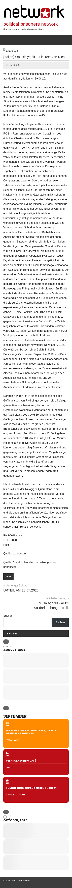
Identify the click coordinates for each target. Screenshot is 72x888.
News (8, 576)
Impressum (24, 880)
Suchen (8, 615)
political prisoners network (30, 24)
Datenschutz (10, 880)
